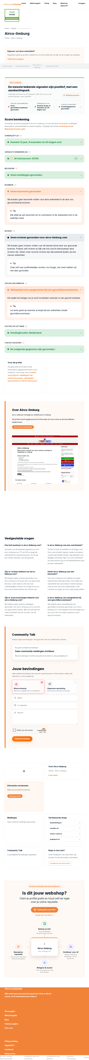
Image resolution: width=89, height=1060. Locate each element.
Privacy (86, 1057)
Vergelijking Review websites (53, 1057)
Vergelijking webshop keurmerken (31, 1057)
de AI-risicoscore (29, 381)
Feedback (9, 1049)
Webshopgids (35, 3)
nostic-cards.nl (56, 834)
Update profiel (15, 796)
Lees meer (53, 775)
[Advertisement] (65, 375)
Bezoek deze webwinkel (23, 427)
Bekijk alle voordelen (44, 915)
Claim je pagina (11, 1024)
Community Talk (52, 66)
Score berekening (22, 66)
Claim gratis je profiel (46, 910)
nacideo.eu (54, 828)
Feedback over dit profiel (60, 863)
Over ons (9, 1028)
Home (24, 3)
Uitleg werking (11, 1041)
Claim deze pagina (15, 59)
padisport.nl (55, 839)
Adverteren (10, 1054)
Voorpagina (10, 1011)
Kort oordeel (7, 66)
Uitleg (46, 3)
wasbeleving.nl (55, 823)
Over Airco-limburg (37, 66)
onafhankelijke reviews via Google (40, 267)
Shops (13, 28)
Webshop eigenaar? (64, 4)
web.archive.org (56, 560)
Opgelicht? (9, 1045)
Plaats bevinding (22, 739)
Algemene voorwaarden (71, 1057)
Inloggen (81, 3)
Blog (54, 3)
